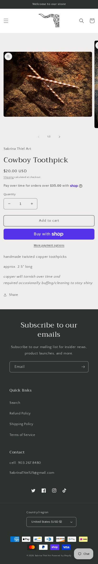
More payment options (49, 245)
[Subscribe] (83, 366)
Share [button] (13, 295)
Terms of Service (22, 435)
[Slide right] (59, 137)
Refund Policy (20, 413)
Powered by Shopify (61, 556)
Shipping (9, 177)
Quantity (10, 194)
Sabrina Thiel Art (43, 556)
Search (15, 403)
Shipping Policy (21, 424)
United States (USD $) (46, 521)
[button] (6, 21)
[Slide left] (38, 137)
